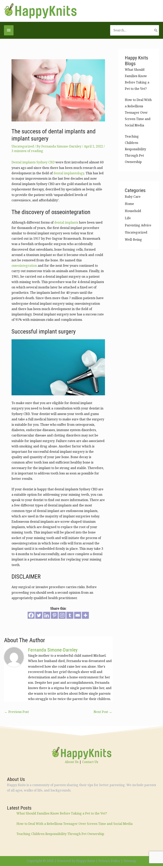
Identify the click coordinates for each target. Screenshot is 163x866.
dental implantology (68, 173)
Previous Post (16, 712)
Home (129, 204)
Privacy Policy (109, 861)
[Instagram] (62, 615)
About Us (72, 762)
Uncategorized (23, 146)
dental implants (66, 222)
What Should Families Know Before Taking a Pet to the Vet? (61, 813)
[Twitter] (38, 615)
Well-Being (133, 239)
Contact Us (90, 762)
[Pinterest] (54, 615)
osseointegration (24, 265)
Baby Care (133, 196)
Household (133, 211)
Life (128, 218)
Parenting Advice (138, 225)
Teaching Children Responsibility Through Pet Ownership (135, 149)
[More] (85, 615)
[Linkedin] (46, 615)
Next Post (103, 712)
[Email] (77, 615)
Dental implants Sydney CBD (33, 162)
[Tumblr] (69, 615)
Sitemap (130, 861)
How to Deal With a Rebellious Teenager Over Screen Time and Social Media (138, 112)
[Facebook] (31, 615)
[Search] (156, 30)
